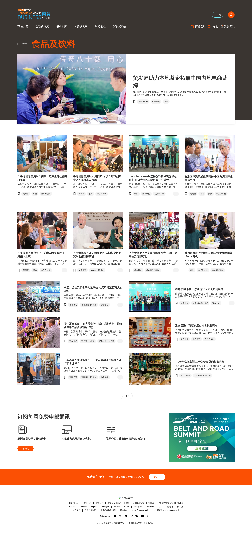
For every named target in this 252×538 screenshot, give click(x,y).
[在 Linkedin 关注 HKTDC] (125, 516)
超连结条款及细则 (108, 510)
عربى (160, 507)
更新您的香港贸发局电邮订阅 (170, 503)
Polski (126, 507)
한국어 (170, 507)
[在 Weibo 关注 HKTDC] (131, 516)
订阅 (27, 448)
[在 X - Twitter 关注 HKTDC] (120, 516)
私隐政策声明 (90, 510)
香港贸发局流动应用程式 (118, 503)
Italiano (117, 507)
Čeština (72, 507)
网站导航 (124, 510)
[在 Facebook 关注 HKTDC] (114, 516)
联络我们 (99, 503)
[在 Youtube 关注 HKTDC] (142, 516)
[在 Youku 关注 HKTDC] (148, 516)
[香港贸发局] (126, 497)
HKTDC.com (74, 503)
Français (105, 507)
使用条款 (76, 510)
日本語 (180, 507)
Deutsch (83, 507)
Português (138, 507)
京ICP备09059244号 (140, 510)
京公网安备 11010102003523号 (166, 510)
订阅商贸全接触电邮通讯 (143, 503)
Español (94, 507)
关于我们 (87, 503)
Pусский (150, 507)
